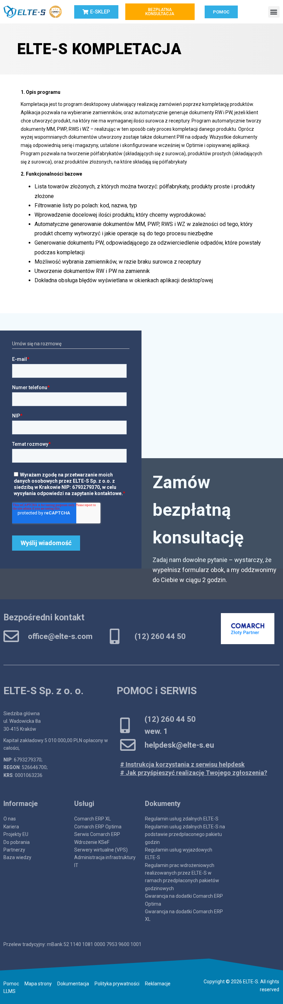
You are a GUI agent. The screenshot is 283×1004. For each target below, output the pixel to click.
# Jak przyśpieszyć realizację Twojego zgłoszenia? (193, 772)
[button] (274, 12)
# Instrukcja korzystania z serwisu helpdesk (182, 764)
